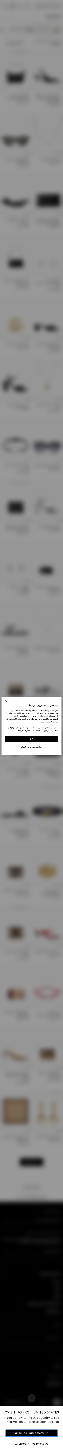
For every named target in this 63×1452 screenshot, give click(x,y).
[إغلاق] (6, 701)
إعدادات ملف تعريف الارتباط (32, 747)
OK (31, 739)
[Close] (32, 1398)
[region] (31, 726)
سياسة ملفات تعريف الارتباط (29, 730)
